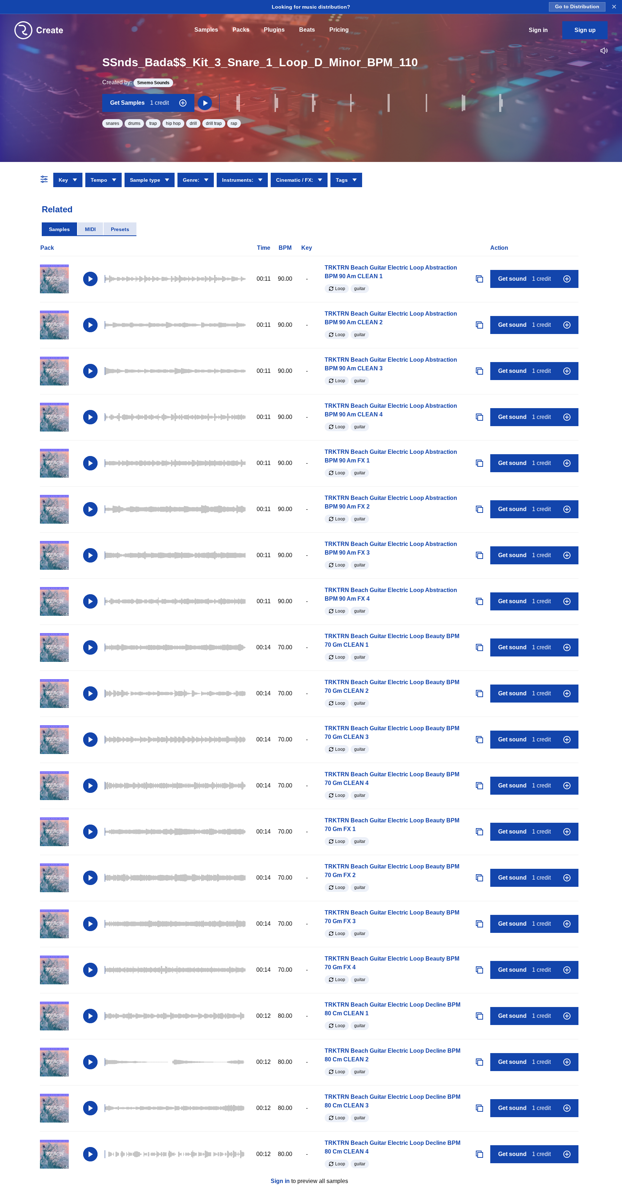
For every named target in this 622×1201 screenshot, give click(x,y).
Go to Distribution (577, 6)
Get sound (524, 279)
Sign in (280, 1181)
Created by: (136, 82)
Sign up (585, 30)
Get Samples (139, 103)
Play (90, 279)
